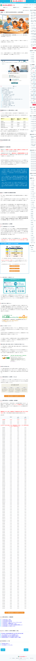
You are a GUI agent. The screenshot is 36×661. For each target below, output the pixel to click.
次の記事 (26, 649)
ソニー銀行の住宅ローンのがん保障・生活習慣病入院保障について (11, 624)
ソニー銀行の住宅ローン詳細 (5, 619)
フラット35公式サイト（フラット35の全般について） (9, 634)
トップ (10, 658)
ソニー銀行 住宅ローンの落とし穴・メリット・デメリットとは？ (11, 622)
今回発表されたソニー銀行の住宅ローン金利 (7, 88)
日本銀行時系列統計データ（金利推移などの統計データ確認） (11, 637)
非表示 (15, 86)
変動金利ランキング (16, 7)
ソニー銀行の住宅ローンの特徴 (5, 93)
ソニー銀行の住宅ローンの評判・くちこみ (7, 101)
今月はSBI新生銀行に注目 (5, 89)
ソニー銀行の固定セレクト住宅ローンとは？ (8, 626)
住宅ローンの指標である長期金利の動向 (7, 91)
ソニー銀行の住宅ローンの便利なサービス (8, 95)
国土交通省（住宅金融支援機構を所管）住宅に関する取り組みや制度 (12, 633)
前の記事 (3, 649)
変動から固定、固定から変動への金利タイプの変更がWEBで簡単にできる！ (12, 99)
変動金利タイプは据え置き (5, 90)
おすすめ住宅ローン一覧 (5, 106)
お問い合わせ (31, 658)
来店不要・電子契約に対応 (6, 100)
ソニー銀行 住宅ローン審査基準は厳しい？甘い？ (9, 623)
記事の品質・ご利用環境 (19, 658)
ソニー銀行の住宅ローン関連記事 (6, 104)
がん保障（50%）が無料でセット (7, 96)
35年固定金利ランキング (27, 7)
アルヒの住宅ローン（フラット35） (7, 644)
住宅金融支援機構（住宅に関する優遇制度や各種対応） (10, 635)
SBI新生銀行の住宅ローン (5, 643)
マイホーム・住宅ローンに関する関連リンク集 (8, 105)
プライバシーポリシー (26, 658)
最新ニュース (5, 7)
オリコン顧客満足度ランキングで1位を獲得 (8, 94)
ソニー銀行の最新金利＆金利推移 (6, 620)
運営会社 (13, 658)
